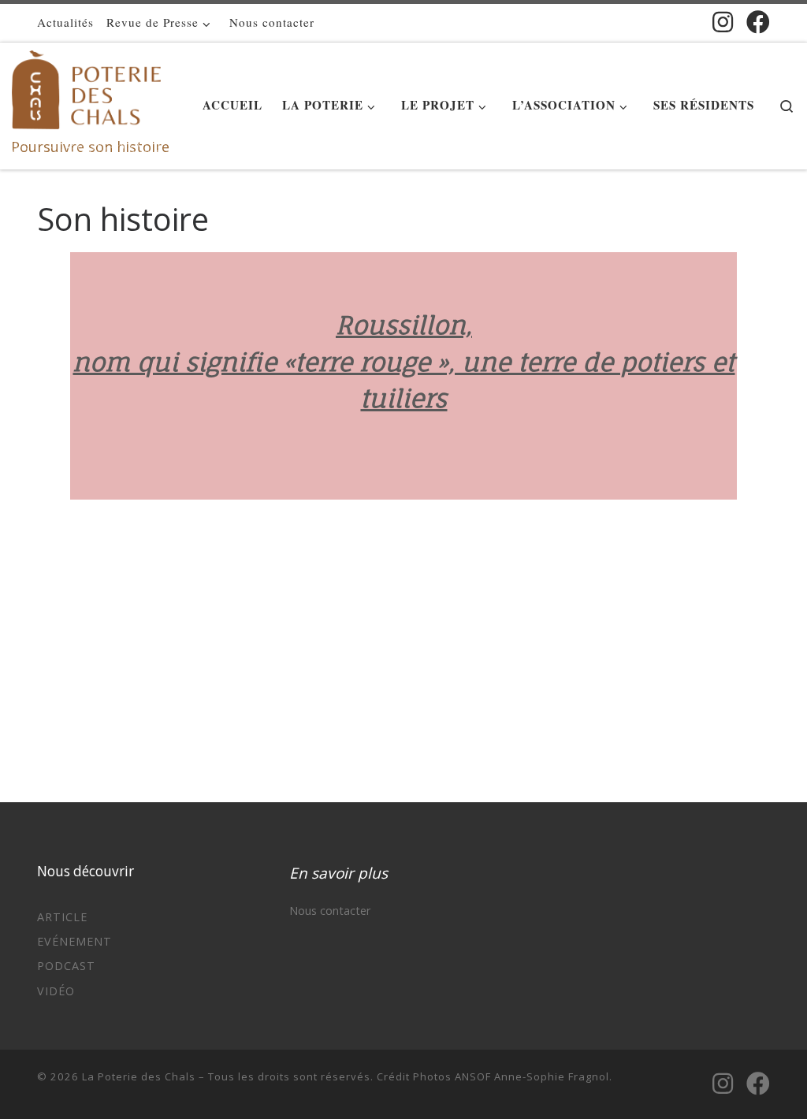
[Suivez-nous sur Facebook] (758, 22)
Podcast (66, 965)
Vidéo (56, 990)
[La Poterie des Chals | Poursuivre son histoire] (86, 86)
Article (62, 916)
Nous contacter (329, 910)
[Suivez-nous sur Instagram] (722, 22)
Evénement (74, 941)
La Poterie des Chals (138, 1076)
